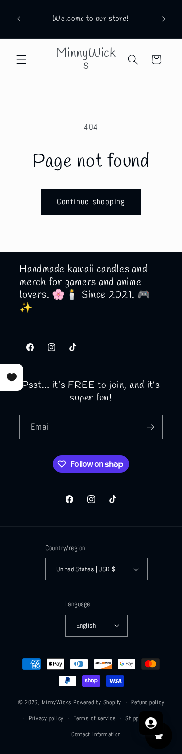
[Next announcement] (163, 19)
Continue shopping (91, 202)
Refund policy (147, 702)
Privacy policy (46, 718)
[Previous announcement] (19, 19)
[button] (21, 59)
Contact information (96, 734)
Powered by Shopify (97, 703)
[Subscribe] (150, 427)
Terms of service (95, 718)
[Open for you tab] (151, 723)
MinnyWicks (57, 703)
